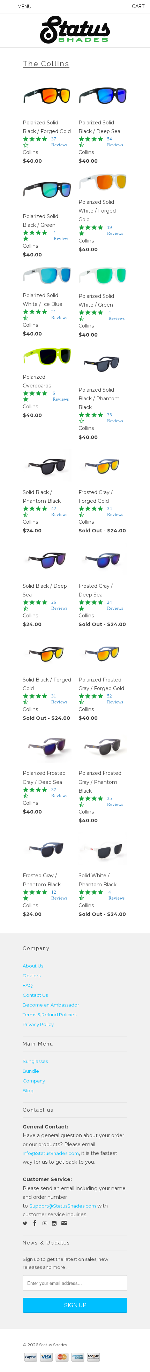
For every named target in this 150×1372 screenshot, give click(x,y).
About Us (33, 966)
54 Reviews (115, 141)
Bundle (31, 1071)
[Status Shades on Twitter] (25, 1223)
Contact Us (35, 995)
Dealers (31, 975)
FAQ (28, 985)
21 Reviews (59, 314)
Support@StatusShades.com (62, 1206)
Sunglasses (35, 1061)
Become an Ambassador (51, 1005)
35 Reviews (115, 417)
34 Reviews (115, 511)
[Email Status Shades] (64, 1223)
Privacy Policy (38, 1024)
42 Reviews (59, 511)
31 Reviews (59, 698)
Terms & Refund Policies (49, 1014)
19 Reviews (115, 230)
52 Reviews (115, 698)
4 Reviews (116, 315)
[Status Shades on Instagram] (54, 1223)
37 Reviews (59, 141)
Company (34, 1081)
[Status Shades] (75, 31)
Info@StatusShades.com (51, 1153)
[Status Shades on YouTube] (45, 1223)
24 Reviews (115, 605)
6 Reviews (61, 396)
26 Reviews (59, 605)
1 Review (61, 235)
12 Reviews (59, 895)
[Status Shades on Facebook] (35, 1223)
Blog (28, 1090)
